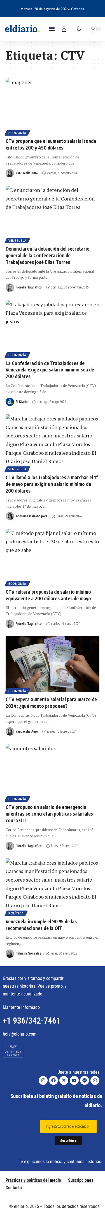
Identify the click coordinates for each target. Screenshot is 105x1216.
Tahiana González (28, 953)
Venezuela (17, 240)
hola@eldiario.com (19, 1034)
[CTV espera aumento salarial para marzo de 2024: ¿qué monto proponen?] (52, 664)
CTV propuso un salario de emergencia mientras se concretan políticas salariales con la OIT (49, 813)
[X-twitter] (63, 1080)
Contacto (14, 1187)
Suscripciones (80, 1180)
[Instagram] (43, 1080)
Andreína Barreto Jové (31, 516)
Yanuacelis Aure (27, 173)
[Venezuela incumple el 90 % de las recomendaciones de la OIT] (52, 886)
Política (16, 913)
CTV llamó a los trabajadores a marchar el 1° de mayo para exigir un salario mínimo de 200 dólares (52, 484)
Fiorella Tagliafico (29, 287)
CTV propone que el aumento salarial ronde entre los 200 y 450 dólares (51, 144)
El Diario (22, 402)
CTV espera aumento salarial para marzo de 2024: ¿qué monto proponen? (51, 702)
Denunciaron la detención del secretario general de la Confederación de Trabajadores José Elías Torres (48, 255)
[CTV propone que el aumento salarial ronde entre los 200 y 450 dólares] (52, 106)
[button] (52, 28)
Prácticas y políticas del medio (33, 1180)
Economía (17, 132)
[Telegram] (84, 1080)
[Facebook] (53, 1080)
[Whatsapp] (94, 1080)
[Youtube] (74, 1080)
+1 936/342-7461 (31, 1021)
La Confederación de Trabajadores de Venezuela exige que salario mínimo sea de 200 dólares (50, 370)
